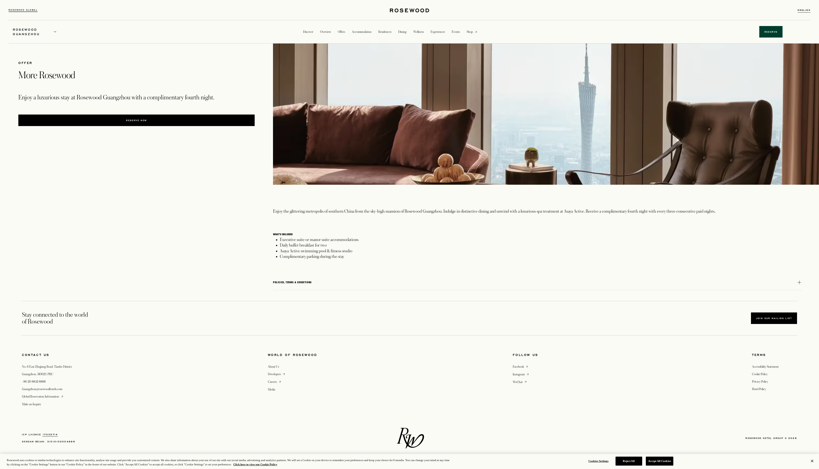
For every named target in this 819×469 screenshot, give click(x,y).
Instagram (521, 374)
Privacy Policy (760, 381)
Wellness (418, 31)
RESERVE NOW (136, 120)
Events (456, 31)
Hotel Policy (759, 389)
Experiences (438, 31)
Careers (275, 381)
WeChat (520, 382)
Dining (402, 31)
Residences (384, 31)
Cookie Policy (760, 374)
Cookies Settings (598, 461)
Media (271, 389)
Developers (277, 374)
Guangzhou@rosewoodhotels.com (42, 389)
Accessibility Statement (765, 366)
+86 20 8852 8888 (34, 381)
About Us (273, 366)
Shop (470, 31)
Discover (308, 31)
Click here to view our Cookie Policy (255, 464)
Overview (325, 31)
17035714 (50, 434)
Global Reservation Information (43, 396)
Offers (341, 31)
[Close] (812, 461)
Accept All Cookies (659, 461)
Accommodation (362, 31)
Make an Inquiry (31, 404)
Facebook (521, 366)
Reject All (629, 461)
